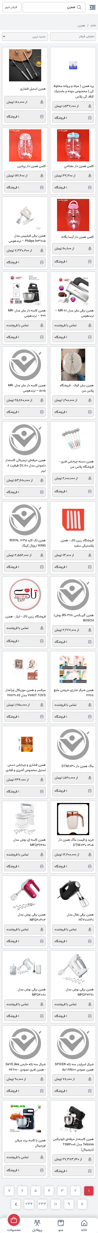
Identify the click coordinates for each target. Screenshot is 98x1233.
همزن (81, 25)
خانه (93, 25)
